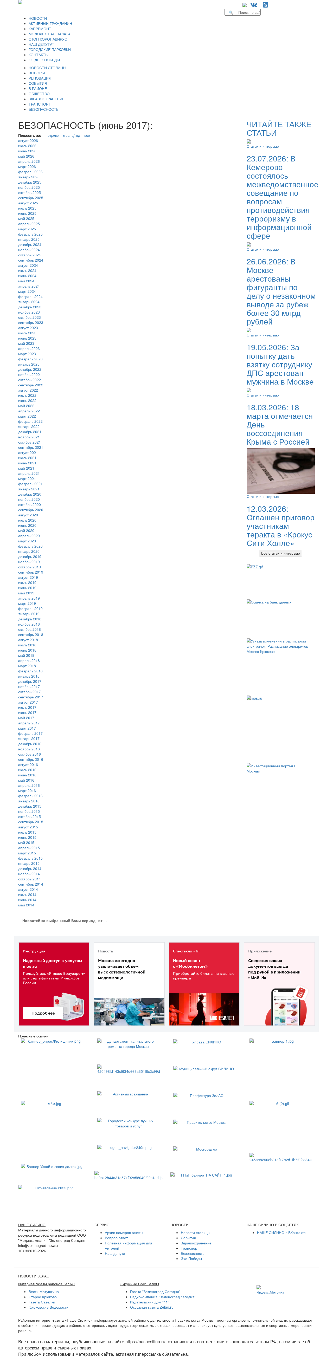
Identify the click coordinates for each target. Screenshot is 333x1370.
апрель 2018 (29, 660)
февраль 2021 (30, 483)
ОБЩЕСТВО (39, 93)
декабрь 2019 (29, 556)
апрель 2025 (29, 223)
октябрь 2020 (29, 504)
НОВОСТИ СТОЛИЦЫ (47, 67)
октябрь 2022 (29, 379)
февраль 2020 (30, 546)
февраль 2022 (30, 421)
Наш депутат (116, 1253)
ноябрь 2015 (29, 811)
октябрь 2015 (29, 816)
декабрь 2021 (29, 431)
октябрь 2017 (29, 691)
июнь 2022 (27, 400)
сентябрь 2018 (30, 634)
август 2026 (28, 140)
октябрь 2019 (29, 566)
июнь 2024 (27, 275)
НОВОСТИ (38, 18)
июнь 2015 (27, 837)
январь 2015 (29, 863)
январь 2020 (29, 551)
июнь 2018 (27, 650)
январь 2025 (29, 239)
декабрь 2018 (29, 618)
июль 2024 (27, 270)
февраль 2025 (30, 234)
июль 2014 (27, 894)
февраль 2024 (30, 296)
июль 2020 (27, 520)
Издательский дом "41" (149, 1301)
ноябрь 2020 (29, 499)
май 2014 (26, 904)
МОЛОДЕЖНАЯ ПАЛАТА (50, 33)
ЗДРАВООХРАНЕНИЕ (47, 98)
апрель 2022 (29, 410)
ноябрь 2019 (29, 561)
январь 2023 (29, 364)
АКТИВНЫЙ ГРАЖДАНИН (50, 23)
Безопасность (192, 1253)
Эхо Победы (191, 1258)
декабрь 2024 (29, 244)
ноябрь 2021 (29, 436)
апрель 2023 (29, 348)
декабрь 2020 (29, 494)
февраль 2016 (30, 795)
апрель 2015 (29, 847)
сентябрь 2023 (30, 322)
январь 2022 (29, 426)
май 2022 (26, 405)
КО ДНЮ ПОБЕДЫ (44, 59)
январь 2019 (29, 613)
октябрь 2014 (29, 878)
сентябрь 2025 (30, 197)
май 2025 (26, 218)
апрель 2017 (29, 722)
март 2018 (27, 665)
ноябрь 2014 (29, 873)
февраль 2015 (30, 858)
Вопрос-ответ (116, 1237)
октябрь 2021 (29, 442)
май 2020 (26, 530)
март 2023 (27, 353)
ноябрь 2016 (29, 748)
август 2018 (28, 639)
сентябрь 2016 (30, 759)
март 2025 (27, 228)
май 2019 (26, 592)
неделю (52, 135)
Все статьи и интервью (280, 553)
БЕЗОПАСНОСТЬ (44, 109)
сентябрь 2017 (30, 696)
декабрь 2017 (29, 681)
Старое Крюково (43, 1296)
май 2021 (26, 468)
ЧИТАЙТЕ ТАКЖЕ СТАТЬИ (279, 128)
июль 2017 (27, 707)
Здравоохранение (196, 1242)
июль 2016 (27, 769)
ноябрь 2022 (29, 374)
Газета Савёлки (42, 1301)
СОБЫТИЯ (38, 83)
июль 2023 (27, 332)
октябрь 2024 (29, 254)
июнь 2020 (27, 525)
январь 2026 (29, 176)
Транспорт (190, 1248)
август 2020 (28, 514)
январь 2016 (29, 800)
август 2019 (28, 577)
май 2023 (26, 343)
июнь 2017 (27, 712)
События (188, 1237)
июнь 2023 (27, 338)
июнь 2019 (27, 587)
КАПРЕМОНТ (40, 28)
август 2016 (28, 764)
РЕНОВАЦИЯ (40, 78)
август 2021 (28, 452)
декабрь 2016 (29, 743)
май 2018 (26, 655)
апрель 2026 (29, 161)
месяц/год (71, 135)
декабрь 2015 (29, 806)
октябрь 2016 (29, 754)
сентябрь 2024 (30, 260)
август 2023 (28, 327)
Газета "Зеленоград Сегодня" (155, 1291)
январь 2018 (29, 676)
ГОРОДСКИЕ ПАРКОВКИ (50, 49)
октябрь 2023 (29, 317)
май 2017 (26, 717)
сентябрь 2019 (30, 572)
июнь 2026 (27, 150)
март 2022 (27, 416)
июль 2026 (27, 145)
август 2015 (28, 826)
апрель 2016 (29, 785)
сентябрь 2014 (30, 884)
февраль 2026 (30, 171)
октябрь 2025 (29, 192)
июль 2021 (27, 457)
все (87, 135)
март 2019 (27, 603)
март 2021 (27, 478)
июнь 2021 (27, 462)
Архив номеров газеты (124, 1232)
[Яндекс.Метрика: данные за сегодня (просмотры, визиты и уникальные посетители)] (270, 1290)
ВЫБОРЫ (37, 72)
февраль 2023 (30, 358)
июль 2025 (27, 208)
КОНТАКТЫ (38, 54)
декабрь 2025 (29, 182)
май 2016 (26, 780)
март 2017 (27, 728)
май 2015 (26, 842)
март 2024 (27, 291)
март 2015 (27, 852)
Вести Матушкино (44, 1291)
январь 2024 (29, 301)
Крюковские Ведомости (48, 1307)
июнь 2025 (27, 213)
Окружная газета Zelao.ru (152, 1307)
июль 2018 (27, 644)
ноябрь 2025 (29, 187)
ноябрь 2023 (29, 312)
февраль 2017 (30, 733)
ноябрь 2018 (29, 624)
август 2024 (28, 265)
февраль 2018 (30, 670)
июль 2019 (27, 582)
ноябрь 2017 (29, 686)
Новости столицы (195, 1232)
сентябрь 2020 (30, 509)
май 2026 (26, 156)
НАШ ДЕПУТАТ (41, 44)
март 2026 (27, 166)
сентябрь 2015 (30, 821)
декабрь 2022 (29, 369)
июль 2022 (27, 395)
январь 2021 (29, 488)
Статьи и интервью (263, 146)
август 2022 (28, 390)
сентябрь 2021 (30, 447)
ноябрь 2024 (29, 249)
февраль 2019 (30, 608)
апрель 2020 (29, 535)
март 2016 (27, 790)
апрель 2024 (29, 286)
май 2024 (26, 280)
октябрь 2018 (29, 629)
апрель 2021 (29, 473)
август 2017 (28, 702)
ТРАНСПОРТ (39, 104)
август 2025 (28, 202)
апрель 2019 (29, 598)
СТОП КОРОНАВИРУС (48, 39)
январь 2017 (29, 738)
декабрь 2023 (29, 306)
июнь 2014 (27, 899)
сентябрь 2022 (30, 384)
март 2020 (27, 540)
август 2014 (28, 889)
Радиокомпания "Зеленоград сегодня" (163, 1296)
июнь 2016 (27, 774)
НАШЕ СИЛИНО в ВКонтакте (281, 1232)
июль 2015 (27, 832)
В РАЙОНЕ (38, 88)
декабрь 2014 (29, 868)
